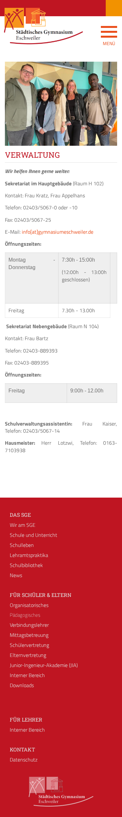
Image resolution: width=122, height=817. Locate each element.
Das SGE (20, 514)
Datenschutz (23, 759)
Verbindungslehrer (29, 625)
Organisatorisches (29, 605)
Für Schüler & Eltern (40, 594)
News (16, 575)
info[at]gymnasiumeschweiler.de (57, 232)
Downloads (22, 685)
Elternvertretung (28, 655)
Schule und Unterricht (33, 535)
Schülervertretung (29, 645)
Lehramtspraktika (29, 555)
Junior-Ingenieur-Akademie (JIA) (44, 665)
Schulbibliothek (26, 565)
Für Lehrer (26, 719)
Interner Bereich (27, 675)
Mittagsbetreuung (29, 635)
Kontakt (22, 749)
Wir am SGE (22, 525)
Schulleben (22, 545)
